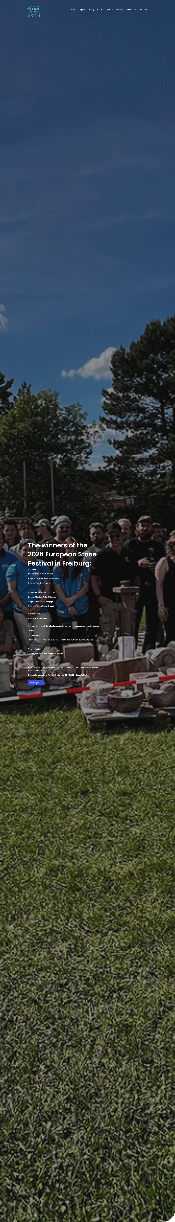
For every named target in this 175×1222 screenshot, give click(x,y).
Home (73, 9)
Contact (129, 9)
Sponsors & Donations (114, 9)
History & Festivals (95, 9)
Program (81, 9)
